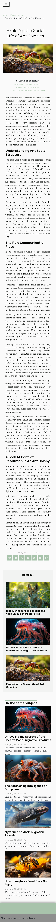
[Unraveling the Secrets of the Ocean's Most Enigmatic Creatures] (28, 631)
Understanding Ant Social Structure (27, 84)
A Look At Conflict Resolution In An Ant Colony (27, 90)
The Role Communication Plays (27, 87)
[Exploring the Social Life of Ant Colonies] (28, 668)
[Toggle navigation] (6, 4)
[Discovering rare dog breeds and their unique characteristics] (28, 595)
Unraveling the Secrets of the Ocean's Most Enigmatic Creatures (26, 649)
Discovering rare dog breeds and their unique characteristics (25, 612)
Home (4, 14)
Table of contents (28, 81)
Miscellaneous (17, 14)
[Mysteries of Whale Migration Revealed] (28, 814)
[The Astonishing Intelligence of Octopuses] (28, 768)
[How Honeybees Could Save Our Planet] (28, 863)
